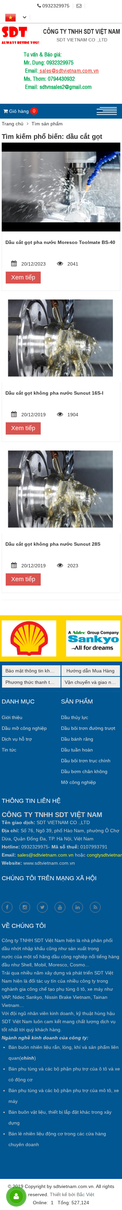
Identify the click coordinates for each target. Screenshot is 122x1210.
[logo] (61, 27)
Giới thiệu (12, 717)
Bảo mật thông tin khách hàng (37, 670)
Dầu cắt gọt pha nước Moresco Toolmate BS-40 (60, 242)
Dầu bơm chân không (84, 771)
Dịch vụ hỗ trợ (17, 739)
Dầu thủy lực (74, 717)
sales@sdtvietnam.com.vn (69, 70)
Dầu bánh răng (77, 739)
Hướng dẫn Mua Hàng (90, 670)
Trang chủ (12, 123)
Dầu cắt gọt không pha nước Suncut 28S (52, 544)
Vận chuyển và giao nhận (92, 682)
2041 (72, 264)
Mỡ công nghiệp (78, 782)
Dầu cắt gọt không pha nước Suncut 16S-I (54, 393)
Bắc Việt (85, 1194)
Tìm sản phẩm (47, 123)
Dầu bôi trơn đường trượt (88, 728)
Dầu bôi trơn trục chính (85, 760)
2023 (72, 565)
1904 (72, 414)
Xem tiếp (23, 277)
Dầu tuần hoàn (77, 749)
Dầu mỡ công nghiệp (24, 728)
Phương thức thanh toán (31, 682)
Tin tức (9, 749)
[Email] (81, 5)
